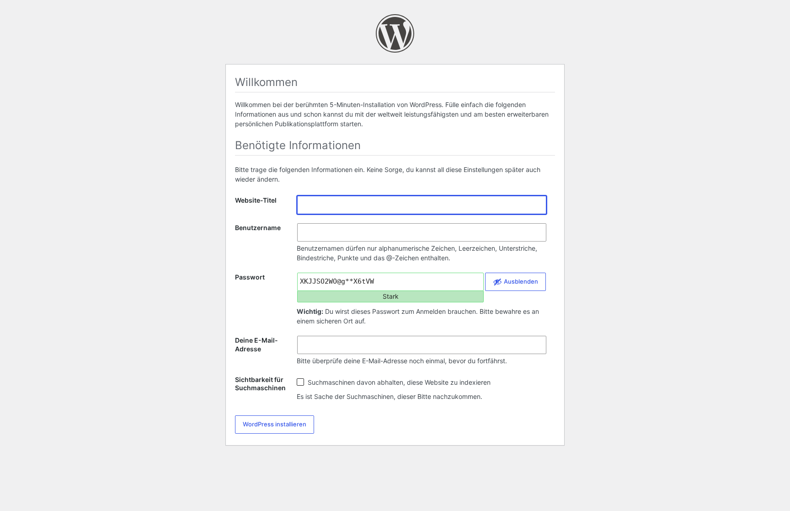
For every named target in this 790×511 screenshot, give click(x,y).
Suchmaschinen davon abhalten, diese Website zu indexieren (398, 382)
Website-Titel (256, 200)
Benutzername (258, 227)
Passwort (250, 277)
